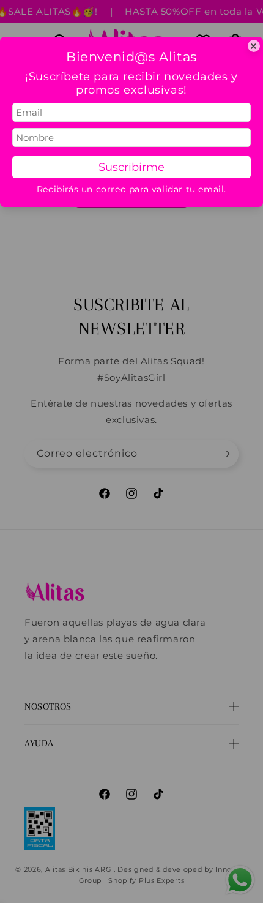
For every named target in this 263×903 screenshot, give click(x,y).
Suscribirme (131, 167)
